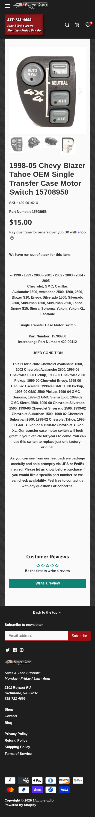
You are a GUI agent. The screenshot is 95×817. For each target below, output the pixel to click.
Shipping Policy (17, 747)
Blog (8, 723)
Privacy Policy (16, 734)
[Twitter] (8, 649)
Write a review (48, 583)
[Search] (67, 24)
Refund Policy (16, 740)
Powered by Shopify (20, 805)
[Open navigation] (7, 6)
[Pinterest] (22, 649)
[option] (47, 90)
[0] (88, 24)
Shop (9, 709)
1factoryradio (43, 800)
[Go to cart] (77, 24)
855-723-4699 (19, 19)
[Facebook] (15, 649)
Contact (11, 716)
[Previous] (15, 90)
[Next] (80, 90)
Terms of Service (18, 754)
